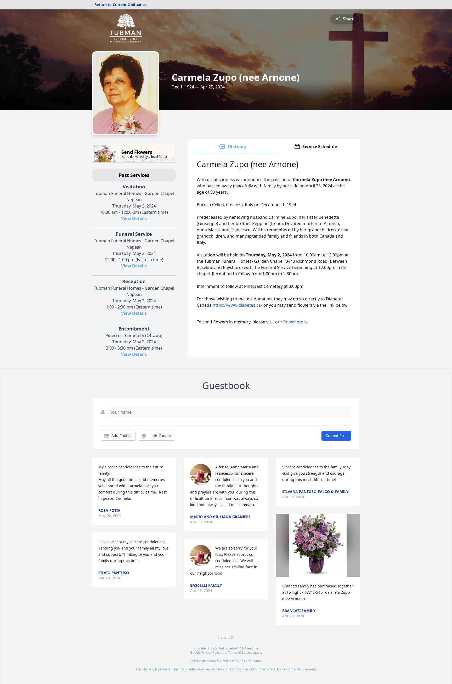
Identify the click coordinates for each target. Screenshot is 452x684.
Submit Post (336, 435)
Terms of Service (240, 652)
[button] (318, 545)
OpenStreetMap (231, 661)
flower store (295, 322)
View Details (134, 218)
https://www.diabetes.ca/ (237, 305)
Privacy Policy (211, 652)
